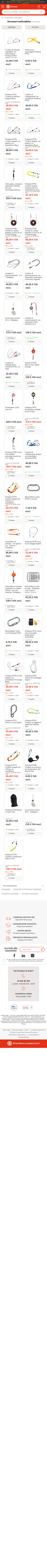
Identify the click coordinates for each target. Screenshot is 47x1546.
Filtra (35, 27)
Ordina (12, 27)
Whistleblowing (23, 1037)
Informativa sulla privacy (17, 1035)
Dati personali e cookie (20, 1030)
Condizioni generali (37, 1030)
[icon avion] (42, 949)
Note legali (6, 1030)
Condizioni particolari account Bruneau (23, 1032)
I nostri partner (33, 1035)
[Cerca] (41, 12)
